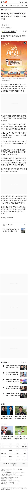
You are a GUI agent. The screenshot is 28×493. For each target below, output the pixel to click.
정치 (3, 443)
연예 (2, 404)
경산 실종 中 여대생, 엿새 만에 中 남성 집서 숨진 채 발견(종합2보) (12, 381)
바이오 (24, 450)
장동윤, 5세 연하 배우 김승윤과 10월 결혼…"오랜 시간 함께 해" (13, 367)
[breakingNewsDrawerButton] (22, 2)
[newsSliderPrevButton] (21, 362)
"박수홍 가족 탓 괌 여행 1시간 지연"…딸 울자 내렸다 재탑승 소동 (12, 374)
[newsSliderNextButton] (25, 362)
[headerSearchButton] (20, 2)
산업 (3, 450)
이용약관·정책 (22, 463)
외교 (10, 447)
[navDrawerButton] (25, 2)
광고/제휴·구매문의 (12, 463)
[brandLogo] (4, 1)
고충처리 (14, 465)
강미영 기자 (6, 25)
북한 (17, 447)
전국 (2, 10)
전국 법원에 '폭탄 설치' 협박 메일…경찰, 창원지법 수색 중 (11, 230)
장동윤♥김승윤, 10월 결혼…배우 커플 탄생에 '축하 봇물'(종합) (13, 395)
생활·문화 (3, 453)
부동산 (10, 450)
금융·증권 (24, 447)
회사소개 (5, 463)
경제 (17, 443)
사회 (10, 443)
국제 (24, 443)
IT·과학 (17, 450)
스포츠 (3, 424)
